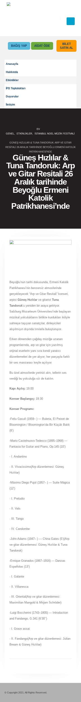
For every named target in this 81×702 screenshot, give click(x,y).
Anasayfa (12, 63)
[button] (71, 13)
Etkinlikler (12, 80)
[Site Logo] (32, 18)
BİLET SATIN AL (66, 45)
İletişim (10, 104)
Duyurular (12, 96)
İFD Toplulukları (15, 88)
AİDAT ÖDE (42, 45)
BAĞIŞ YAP (19, 45)
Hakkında (12, 71)
